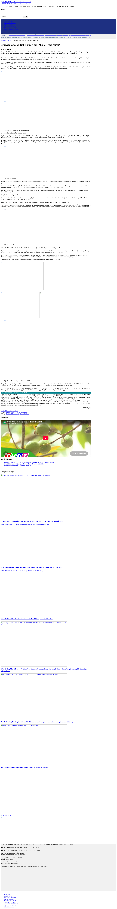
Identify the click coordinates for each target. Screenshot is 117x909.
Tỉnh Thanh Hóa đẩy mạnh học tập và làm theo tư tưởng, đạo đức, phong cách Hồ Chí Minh (29, 462)
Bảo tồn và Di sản (9, 24)
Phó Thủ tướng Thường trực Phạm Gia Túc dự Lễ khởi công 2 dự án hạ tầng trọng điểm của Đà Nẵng (37, 722)
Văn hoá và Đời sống (10, 23)
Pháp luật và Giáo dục (10, 30)
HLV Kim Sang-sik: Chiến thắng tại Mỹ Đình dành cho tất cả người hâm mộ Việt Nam (31, 567)
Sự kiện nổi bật (8, 21)
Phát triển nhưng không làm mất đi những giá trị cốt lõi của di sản (24, 767)
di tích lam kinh (16, 412)
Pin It (16, 411)
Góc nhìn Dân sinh (9, 907)
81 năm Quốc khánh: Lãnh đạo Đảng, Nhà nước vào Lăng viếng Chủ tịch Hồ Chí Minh (32, 521)
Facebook (3, 411)
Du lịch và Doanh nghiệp (11, 29)
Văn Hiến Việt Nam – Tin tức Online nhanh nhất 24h (15, 3)
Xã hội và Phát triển (9, 26)
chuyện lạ (9, 412)
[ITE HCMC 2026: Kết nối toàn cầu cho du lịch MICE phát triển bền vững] (34, 616)
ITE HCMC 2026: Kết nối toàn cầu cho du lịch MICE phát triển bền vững (27, 619)
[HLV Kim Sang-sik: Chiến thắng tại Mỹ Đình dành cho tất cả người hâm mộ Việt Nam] (34, 564)
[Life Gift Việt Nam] (6, 815)
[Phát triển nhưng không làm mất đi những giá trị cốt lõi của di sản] (34, 764)
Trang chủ (3, 40)
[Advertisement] (46, 792)
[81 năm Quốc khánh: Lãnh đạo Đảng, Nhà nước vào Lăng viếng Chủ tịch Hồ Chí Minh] (34, 518)
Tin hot (9, 40)
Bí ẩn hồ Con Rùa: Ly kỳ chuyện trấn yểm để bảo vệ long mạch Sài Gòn (24, 464)
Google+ (12, 411)
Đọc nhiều (23, 414)
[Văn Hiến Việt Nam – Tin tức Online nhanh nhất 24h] (16, 2)
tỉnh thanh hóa (24, 412)
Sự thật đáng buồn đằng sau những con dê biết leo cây (18, 465)
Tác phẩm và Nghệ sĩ (10, 27)
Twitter (8, 411)
